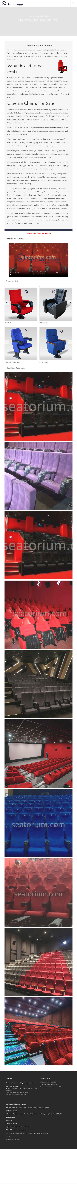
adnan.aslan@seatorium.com (21, 1092)
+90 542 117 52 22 (15, 1088)
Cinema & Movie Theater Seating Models (38, 233)
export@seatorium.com (19, 1094)
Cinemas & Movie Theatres (48, 1084)
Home (30, 16)
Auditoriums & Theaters (47, 1082)
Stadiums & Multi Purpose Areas (49, 1087)
